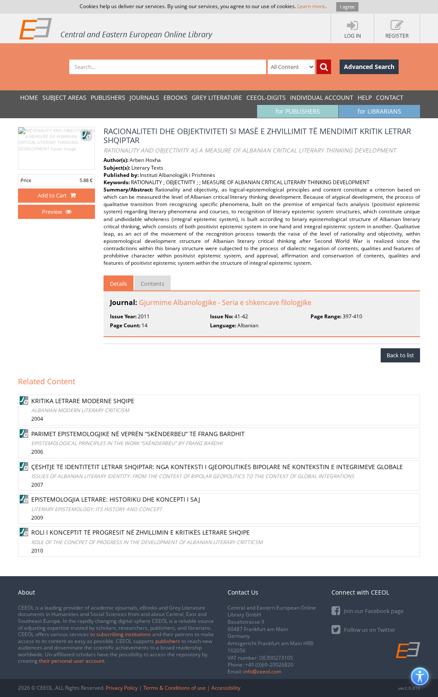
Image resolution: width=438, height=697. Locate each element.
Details (118, 283)
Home (29, 97)
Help (365, 97)
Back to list (400, 355)
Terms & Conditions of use (174, 687)
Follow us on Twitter (369, 630)
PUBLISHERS (108, 97)
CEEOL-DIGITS (266, 97)
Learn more (311, 6)
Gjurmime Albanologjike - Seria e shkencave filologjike (225, 302)
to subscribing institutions (120, 634)
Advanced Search (369, 67)
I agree (347, 6)
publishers (167, 641)
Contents (152, 283)
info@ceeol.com (262, 671)
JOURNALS (144, 97)
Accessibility (225, 687)
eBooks (175, 97)
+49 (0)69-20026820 (269, 664)
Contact (389, 97)
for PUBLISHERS (297, 111)
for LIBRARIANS (379, 111)
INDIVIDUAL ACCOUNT (321, 97)
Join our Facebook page (373, 611)
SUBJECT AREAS (64, 97)
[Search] (324, 67)
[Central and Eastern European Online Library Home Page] (116, 28)
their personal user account (71, 660)
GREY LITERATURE (217, 97)
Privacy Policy (122, 687)
